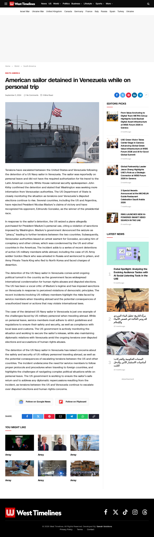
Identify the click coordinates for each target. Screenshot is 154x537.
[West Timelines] (22, 3)
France (89, 11)
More (108, 3)
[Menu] (6, 3)
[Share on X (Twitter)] (122, 95)
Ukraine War (38, 11)
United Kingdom (54, 11)
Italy (97, 11)
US (50, 3)
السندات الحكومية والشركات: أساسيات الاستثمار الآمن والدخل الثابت (130, 362)
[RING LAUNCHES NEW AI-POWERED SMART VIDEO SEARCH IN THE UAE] (112, 218)
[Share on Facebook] (116, 95)
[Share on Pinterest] (128, 95)
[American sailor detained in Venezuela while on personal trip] (52, 132)
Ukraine (130, 11)
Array (8, 454)
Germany (78, 11)
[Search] (148, 3)
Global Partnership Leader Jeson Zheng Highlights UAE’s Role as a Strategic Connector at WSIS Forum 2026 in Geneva (133, 172)
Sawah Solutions (104, 526)
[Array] (19, 443)
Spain (112, 11)
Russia (104, 11)
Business (75, 3)
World (56, 3)
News (44, 3)
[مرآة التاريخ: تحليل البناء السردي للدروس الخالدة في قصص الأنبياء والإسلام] (128, 300)
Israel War (25, 11)
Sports (99, 3)
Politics (66, 3)
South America (12, 73)
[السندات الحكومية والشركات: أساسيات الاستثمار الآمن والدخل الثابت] (128, 343)
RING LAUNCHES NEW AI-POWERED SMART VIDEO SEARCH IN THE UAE (133, 217)
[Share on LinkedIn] (134, 95)
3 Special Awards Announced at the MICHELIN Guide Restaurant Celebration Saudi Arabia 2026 (135, 196)
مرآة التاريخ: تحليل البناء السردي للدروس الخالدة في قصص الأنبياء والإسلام (130, 319)
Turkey (120, 11)
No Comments (32, 95)
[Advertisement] (77, 39)
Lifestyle (88, 3)
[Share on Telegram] (140, 95)
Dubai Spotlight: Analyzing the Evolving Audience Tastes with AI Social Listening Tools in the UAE (131, 273)
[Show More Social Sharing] (146, 95)
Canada (68, 11)
